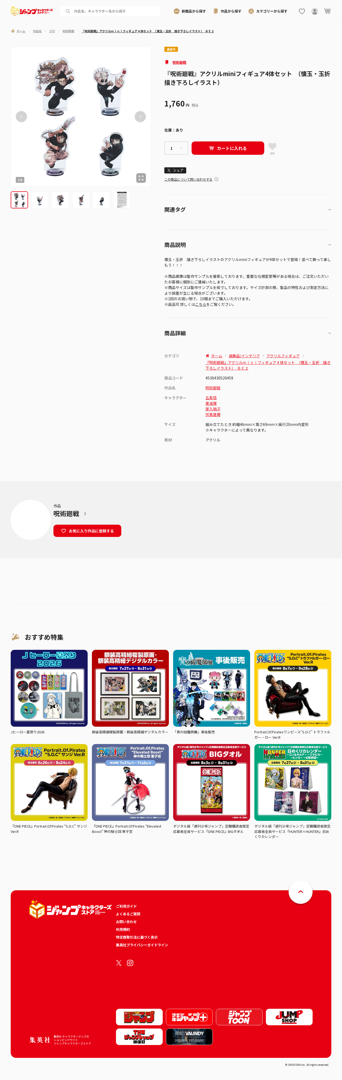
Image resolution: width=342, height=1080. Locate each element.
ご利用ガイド (126, 906)
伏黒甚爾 (212, 414)
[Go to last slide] (21, 117)
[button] (19, 200)
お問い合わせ (126, 921)
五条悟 (211, 397)
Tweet (175, 170)
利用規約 (123, 929)
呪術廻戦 (179, 62)
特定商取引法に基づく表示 (137, 937)
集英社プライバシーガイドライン (142, 944)
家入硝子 (212, 409)
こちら (200, 304)
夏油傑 (211, 403)
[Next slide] (140, 117)
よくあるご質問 (128, 913)
